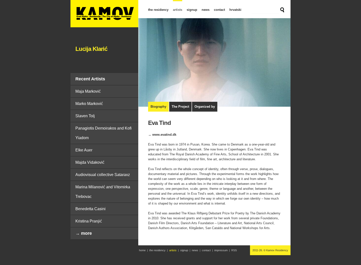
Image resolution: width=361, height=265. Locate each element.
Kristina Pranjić (88, 221)
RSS (234, 250)
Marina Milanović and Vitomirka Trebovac (102, 192)
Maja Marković (88, 91)
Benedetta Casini (90, 209)
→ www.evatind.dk (162, 134)
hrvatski (235, 10)
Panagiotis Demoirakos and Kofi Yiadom (103, 133)
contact (219, 10)
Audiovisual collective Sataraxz (102, 175)
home (142, 250)
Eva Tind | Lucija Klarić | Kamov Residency (104, 13)
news (205, 10)
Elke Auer (83, 150)
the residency (158, 10)
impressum (221, 250)
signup (192, 10)
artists (177, 10)
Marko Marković (89, 104)
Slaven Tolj (85, 116)
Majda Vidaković (89, 162)
